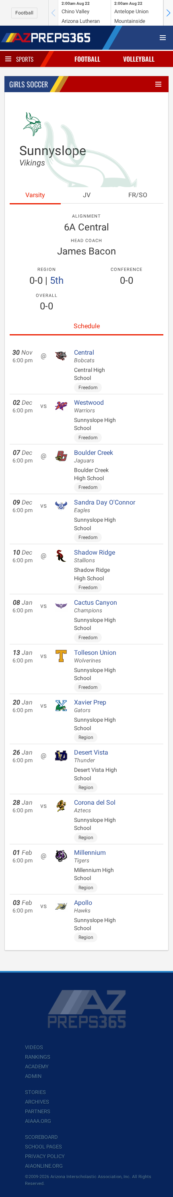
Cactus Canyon (95, 606)
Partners (37, 1111)
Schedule (87, 326)
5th (57, 280)
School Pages (43, 1147)
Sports (24, 59)
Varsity (35, 195)
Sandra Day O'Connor (104, 506)
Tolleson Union (95, 656)
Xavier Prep (90, 706)
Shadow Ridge (94, 556)
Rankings (37, 1057)
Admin (33, 1076)
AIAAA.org (38, 1121)
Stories (35, 1092)
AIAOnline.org (44, 1166)
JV (87, 195)
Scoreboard (41, 1137)
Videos (34, 1047)
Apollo (83, 906)
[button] (168, 13)
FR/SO (137, 195)
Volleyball (138, 59)
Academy (37, 1067)
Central (84, 356)
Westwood (89, 406)
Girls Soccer (28, 84)
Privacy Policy (45, 1156)
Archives (37, 1102)
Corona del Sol (94, 806)
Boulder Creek (93, 456)
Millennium (90, 856)
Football (24, 13)
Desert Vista (91, 756)
